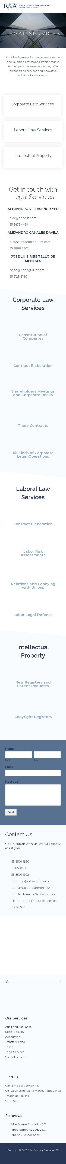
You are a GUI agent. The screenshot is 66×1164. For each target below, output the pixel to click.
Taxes (9, 1047)
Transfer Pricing (15, 1042)
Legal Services (14, 1052)
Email (10, 767)
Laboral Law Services (33, 130)
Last (36, 760)
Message (12, 781)
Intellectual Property (33, 155)
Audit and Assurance (18, 1026)
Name (10, 748)
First (7, 760)
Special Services (15, 1057)
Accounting (12, 1037)
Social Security (14, 1031)
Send (11, 812)
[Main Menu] (58, 6)
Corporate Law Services (32, 104)
